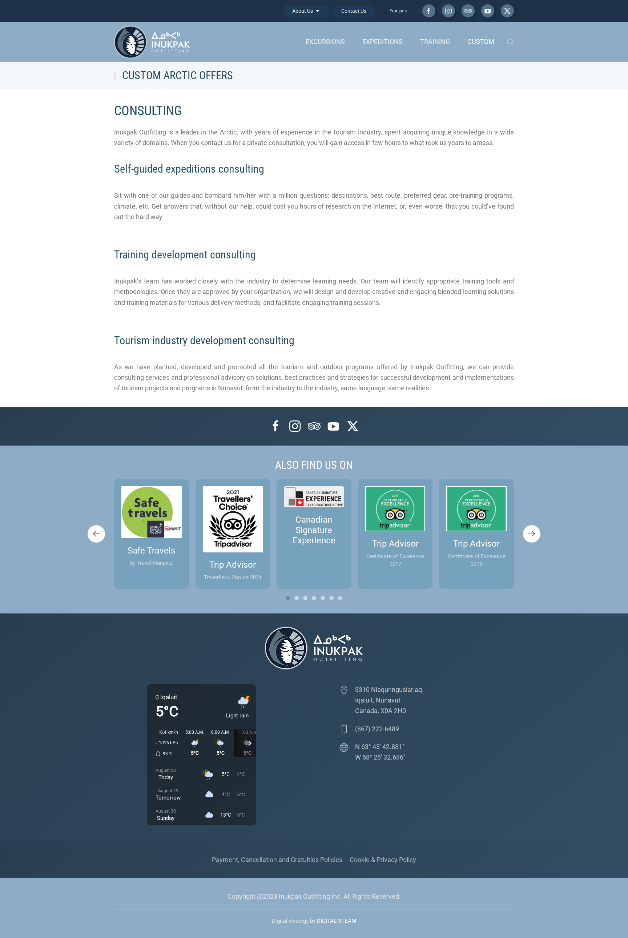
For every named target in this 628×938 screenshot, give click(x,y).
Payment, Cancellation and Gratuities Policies (277, 859)
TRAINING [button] (435, 41)
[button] (510, 42)
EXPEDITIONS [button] (382, 41)
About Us (303, 11)
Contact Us (353, 11)
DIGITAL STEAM (336, 921)
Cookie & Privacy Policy (383, 859)
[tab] (288, 598)
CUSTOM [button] (480, 41)
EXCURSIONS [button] (325, 41)
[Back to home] (154, 42)
